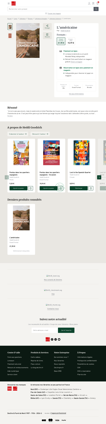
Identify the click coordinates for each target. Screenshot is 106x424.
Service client (12, 374)
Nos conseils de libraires (53, 280)
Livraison (10, 361)
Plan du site (81, 374)
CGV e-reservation (83, 371)
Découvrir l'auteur (39, 134)
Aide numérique (13, 371)
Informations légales (84, 357)
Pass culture (35, 364)
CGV (78, 367)
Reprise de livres (37, 361)
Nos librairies (59, 361)
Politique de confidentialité (87, 361)
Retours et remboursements (17, 367)
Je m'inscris (66, 330)
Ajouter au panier (18, 188)
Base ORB (57, 371)
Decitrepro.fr (59, 367)
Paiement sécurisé (14, 364)
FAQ (53, 294)
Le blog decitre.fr (37, 367)
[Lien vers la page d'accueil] (13, 3)
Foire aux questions (14, 357)
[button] (53, 112)
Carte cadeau (35, 357)
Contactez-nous (53, 309)
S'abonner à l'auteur (16, 134)
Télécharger (78, 188)
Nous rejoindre (59, 364)
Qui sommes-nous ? (61, 357)
